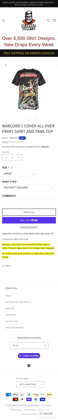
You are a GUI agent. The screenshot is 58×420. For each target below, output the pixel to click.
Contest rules (12, 321)
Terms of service (29, 410)
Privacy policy (47, 405)
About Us (10, 308)
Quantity (5, 152)
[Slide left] (23, 120)
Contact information (30, 414)
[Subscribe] (45, 345)
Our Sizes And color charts (18, 302)
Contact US (11, 314)
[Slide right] (35, 120)
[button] (3, 20)
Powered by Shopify (31, 405)
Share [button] (8, 265)
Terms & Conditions (14, 327)
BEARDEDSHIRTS (18, 405)
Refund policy (16, 410)
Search (9, 295)
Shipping (5, 142)
